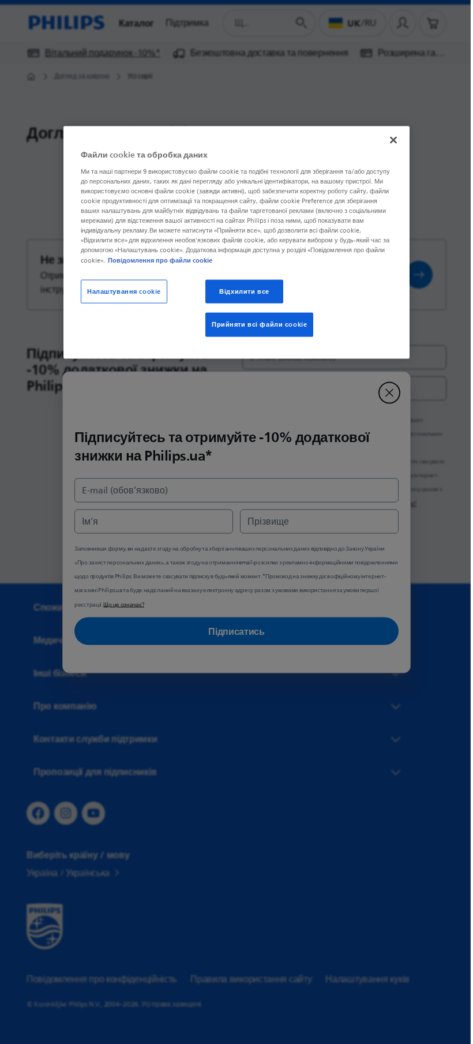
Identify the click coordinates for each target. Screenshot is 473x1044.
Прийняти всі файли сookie (255, 324)
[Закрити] (389, 140)
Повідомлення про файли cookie (156, 259)
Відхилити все (240, 291)
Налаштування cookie (120, 291)
